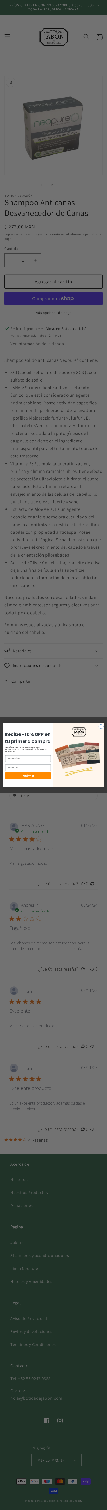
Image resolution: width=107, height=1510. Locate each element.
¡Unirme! (28, 776)
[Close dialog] (101, 726)
